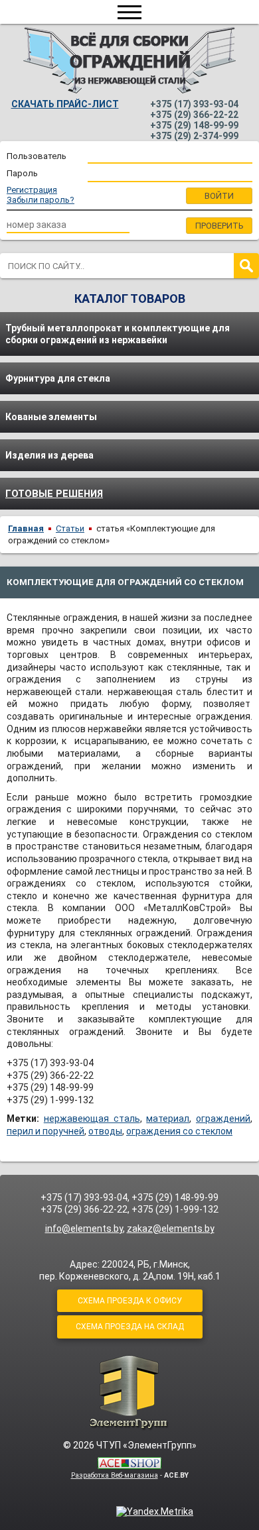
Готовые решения (54, 494)
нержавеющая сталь (92, 1118)
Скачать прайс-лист (65, 104)
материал (167, 1118)
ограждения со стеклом (179, 1131)
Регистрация (32, 190)
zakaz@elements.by (171, 1228)
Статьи (70, 528)
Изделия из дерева (49, 455)
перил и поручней (45, 1131)
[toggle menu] (129, 12)
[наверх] (129, 1392)
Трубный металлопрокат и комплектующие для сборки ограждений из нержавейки (117, 334)
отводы (105, 1131)
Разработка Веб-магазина (114, 1475)
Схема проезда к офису (130, 1300)
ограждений (223, 1118)
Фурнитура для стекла (57, 378)
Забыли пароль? (40, 200)
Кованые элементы (51, 416)
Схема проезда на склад (130, 1326)
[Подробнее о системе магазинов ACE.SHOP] (129, 1464)
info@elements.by (84, 1228)
